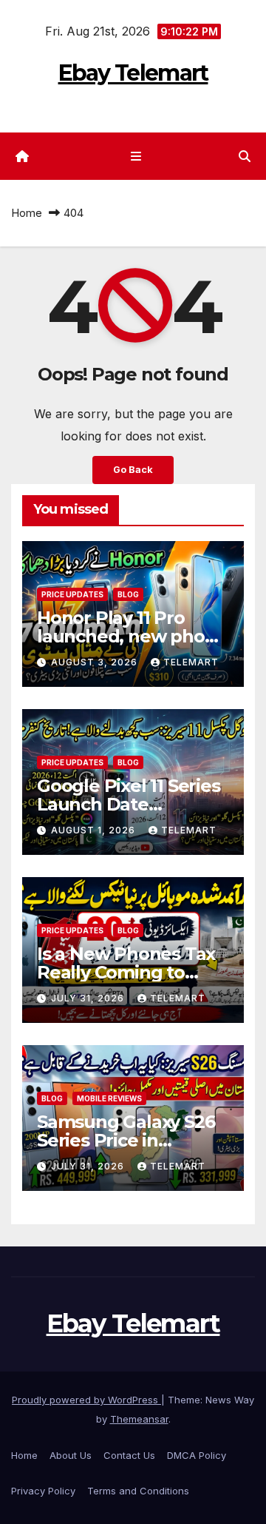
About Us (71, 1455)
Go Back (133, 469)
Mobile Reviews (109, 1098)
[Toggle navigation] (136, 156)
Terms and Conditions (138, 1491)
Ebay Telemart (133, 73)
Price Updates (72, 594)
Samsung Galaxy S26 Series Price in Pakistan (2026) (125, 1140)
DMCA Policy (196, 1455)
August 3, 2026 (95, 662)
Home (26, 213)
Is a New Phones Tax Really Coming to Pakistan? (126, 972)
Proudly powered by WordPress (86, 1400)
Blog (128, 594)
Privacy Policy (43, 1491)
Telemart (191, 662)
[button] (244, 156)
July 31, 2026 (89, 998)
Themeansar (139, 1419)
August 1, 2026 (94, 830)
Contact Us (129, 1455)
